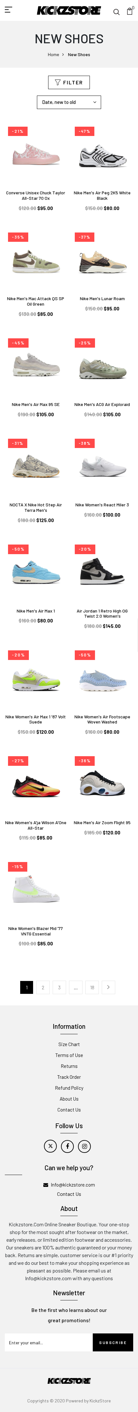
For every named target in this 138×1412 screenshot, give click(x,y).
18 (92, 987)
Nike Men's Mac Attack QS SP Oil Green (35, 301)
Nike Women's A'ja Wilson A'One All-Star (35, 825)
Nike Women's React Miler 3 (102, 504)
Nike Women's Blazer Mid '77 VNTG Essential (35, 931)
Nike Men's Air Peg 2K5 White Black (102, 195)
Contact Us (69, 1109)
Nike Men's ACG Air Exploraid (102, 404)
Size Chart (69, 1044)
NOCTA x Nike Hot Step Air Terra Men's (36, 507)
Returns (69, 1066)
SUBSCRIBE (113, 1342)
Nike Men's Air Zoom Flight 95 (102, 822)
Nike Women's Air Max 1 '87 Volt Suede (35, 719)
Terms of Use (69, 1055)
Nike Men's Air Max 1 (36, 610)
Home (53, 54)
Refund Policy (69, 1088)
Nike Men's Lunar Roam (102, 298)
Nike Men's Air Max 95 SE (36, 404)
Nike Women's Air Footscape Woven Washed (102, 719)
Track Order (69, 1077)
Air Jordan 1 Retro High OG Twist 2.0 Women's (102, 613)
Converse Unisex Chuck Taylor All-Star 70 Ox (35, 195)
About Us (69, 1099)
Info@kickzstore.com (73, 1185)
